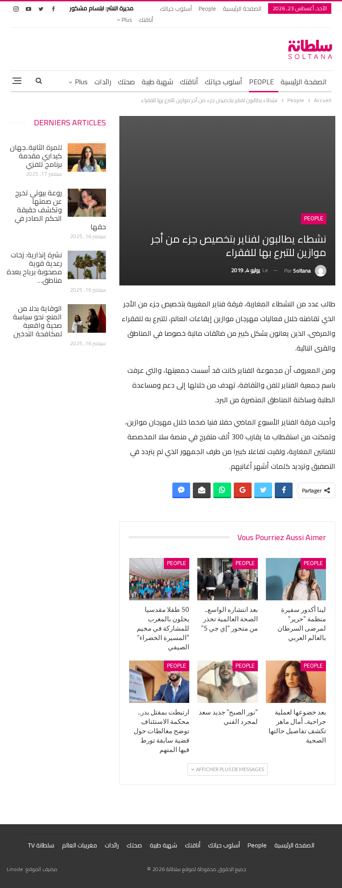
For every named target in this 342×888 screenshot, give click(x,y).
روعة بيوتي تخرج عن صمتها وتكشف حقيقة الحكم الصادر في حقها (60, 209)
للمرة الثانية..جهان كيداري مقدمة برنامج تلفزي (36, 155)
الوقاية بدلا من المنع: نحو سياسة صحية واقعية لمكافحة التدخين (37, 321)
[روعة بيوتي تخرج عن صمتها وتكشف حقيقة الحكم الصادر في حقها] (87, 203)
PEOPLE (261, 81)
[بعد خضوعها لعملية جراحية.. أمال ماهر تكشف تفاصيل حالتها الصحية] (296, 682)
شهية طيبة (157, 81)
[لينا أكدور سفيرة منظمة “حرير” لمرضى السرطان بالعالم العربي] (296, 579)
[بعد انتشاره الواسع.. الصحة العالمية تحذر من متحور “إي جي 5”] (227, 579)
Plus (126, 19)
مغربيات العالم (79, 845)
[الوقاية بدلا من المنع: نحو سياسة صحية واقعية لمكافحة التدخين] (87, 318)
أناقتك (145, 19)
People (207, 8)
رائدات (102, 81)
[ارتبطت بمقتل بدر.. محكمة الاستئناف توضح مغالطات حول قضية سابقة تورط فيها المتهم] (159, 682)
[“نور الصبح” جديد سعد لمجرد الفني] (227, 682)
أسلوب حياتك (176, 8)
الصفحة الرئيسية (242, 8)
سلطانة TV (41, 845)
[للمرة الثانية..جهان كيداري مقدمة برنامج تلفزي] (87, 157)
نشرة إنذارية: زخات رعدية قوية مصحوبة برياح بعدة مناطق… (34, 267)
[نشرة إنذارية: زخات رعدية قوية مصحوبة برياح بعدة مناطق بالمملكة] (87, 265)
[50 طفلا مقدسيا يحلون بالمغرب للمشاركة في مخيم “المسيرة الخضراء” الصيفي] (159, 579)
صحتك (126, 81)
